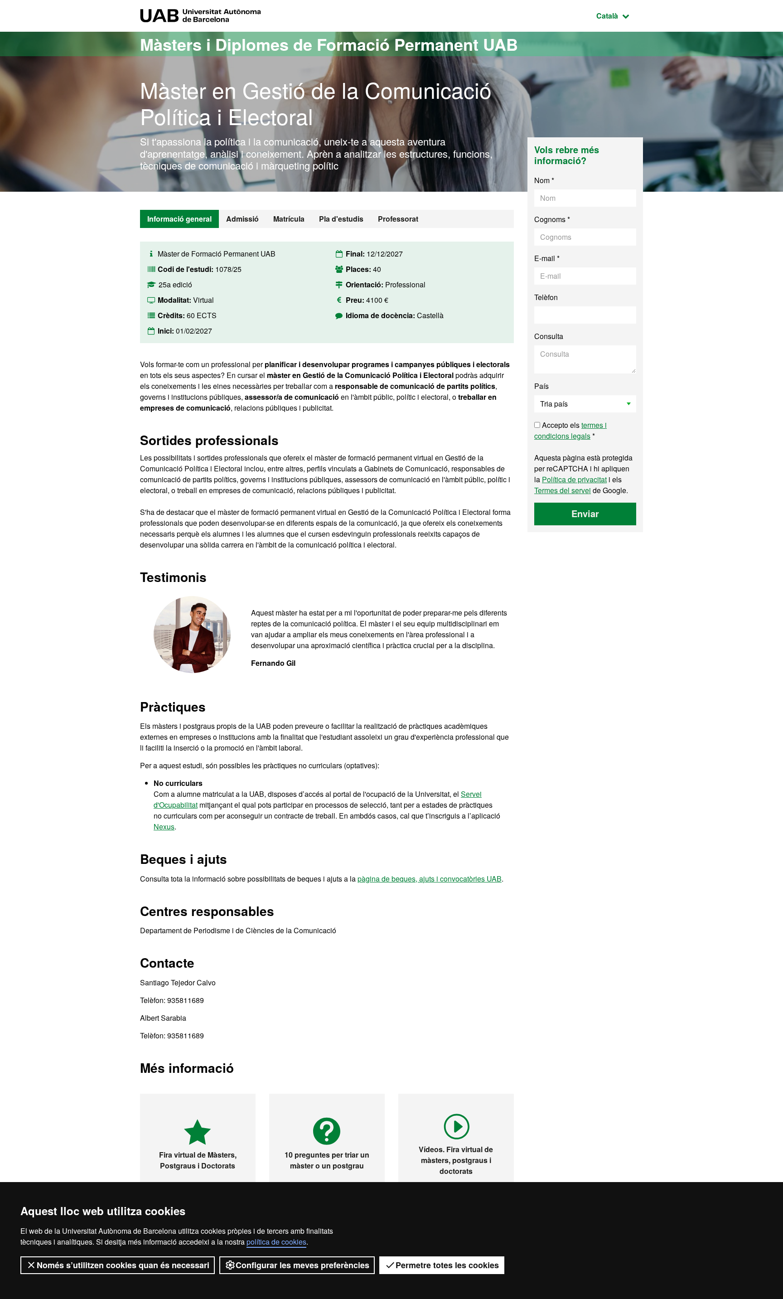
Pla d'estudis (341, 218)
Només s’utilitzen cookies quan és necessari (123, 1265)
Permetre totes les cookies (447, 1265)
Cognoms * (552, 219)
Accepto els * (570, 430)
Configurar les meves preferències (302, 1265)
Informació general (179, 218)
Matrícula (288, 218)
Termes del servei (562, 490)
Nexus (164, 826)
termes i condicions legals (570, 430)
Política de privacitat (574, 479)
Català (619, 15)
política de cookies (276, 1241)
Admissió (242, 218)
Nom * (544, 180)
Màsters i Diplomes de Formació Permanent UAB (329, 44)
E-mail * (547, 258)
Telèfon (546, 297)
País (541, 386)
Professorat (398, 218)
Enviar (585, 513)
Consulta (548, 336)
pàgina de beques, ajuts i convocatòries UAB (430, 878)
